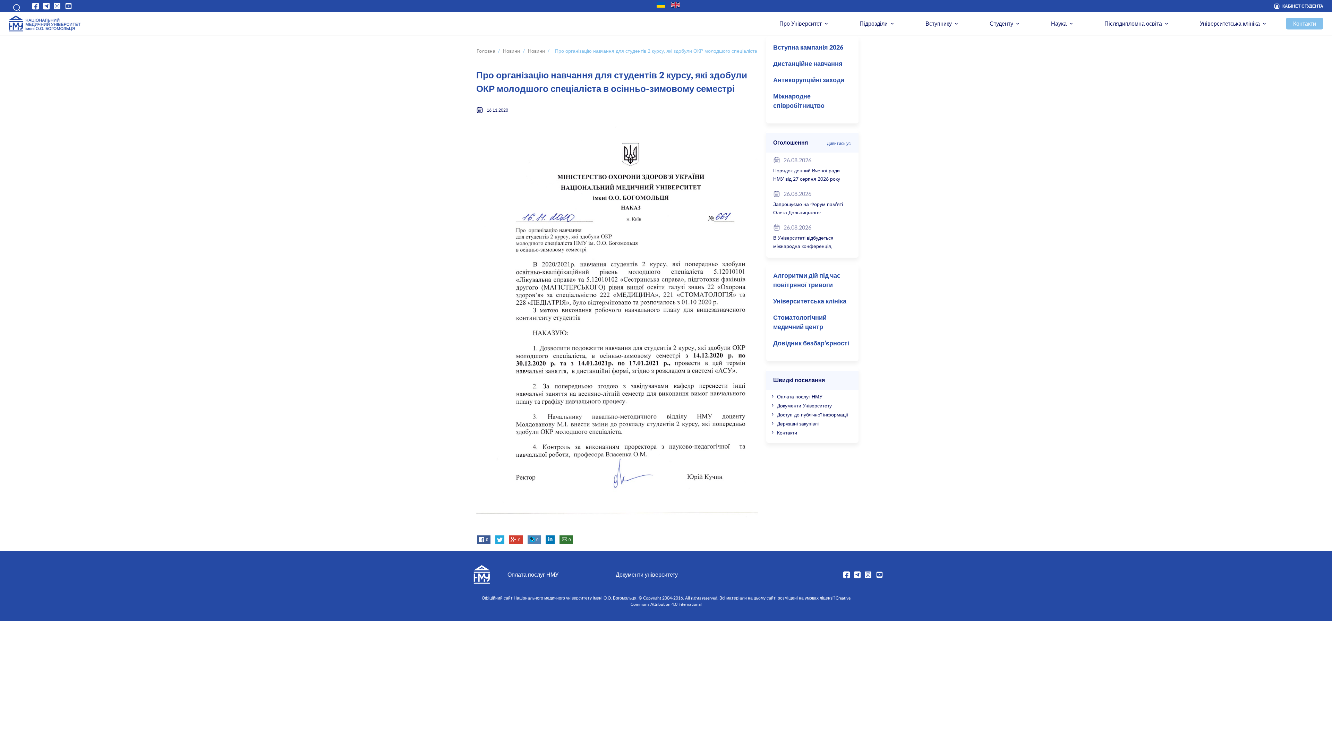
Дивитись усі (839, 143)
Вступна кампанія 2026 (808, 48)
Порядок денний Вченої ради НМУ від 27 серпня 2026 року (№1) (806, 178)
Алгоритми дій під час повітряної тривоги (806, 281)
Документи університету (647, 574)
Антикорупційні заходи (808, 80)
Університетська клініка (1230, 23)
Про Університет (800, 23)
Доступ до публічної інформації (812, 414)
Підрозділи (874, 23)
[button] (14, 6)
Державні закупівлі (798, 423)
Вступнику (938, 23)
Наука (1059, 23)
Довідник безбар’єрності (811, 344)
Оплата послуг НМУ (799, 396)
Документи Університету (804, 405)
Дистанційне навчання (808, 64)
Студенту (1001, 23)
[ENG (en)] (675, 5)
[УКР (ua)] (661, 5)
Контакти (1304, 23)
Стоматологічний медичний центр (800, 322)
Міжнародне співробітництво (799, 101)
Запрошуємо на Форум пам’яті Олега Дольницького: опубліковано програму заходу (808, 212)
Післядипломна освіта (1133, 23)
